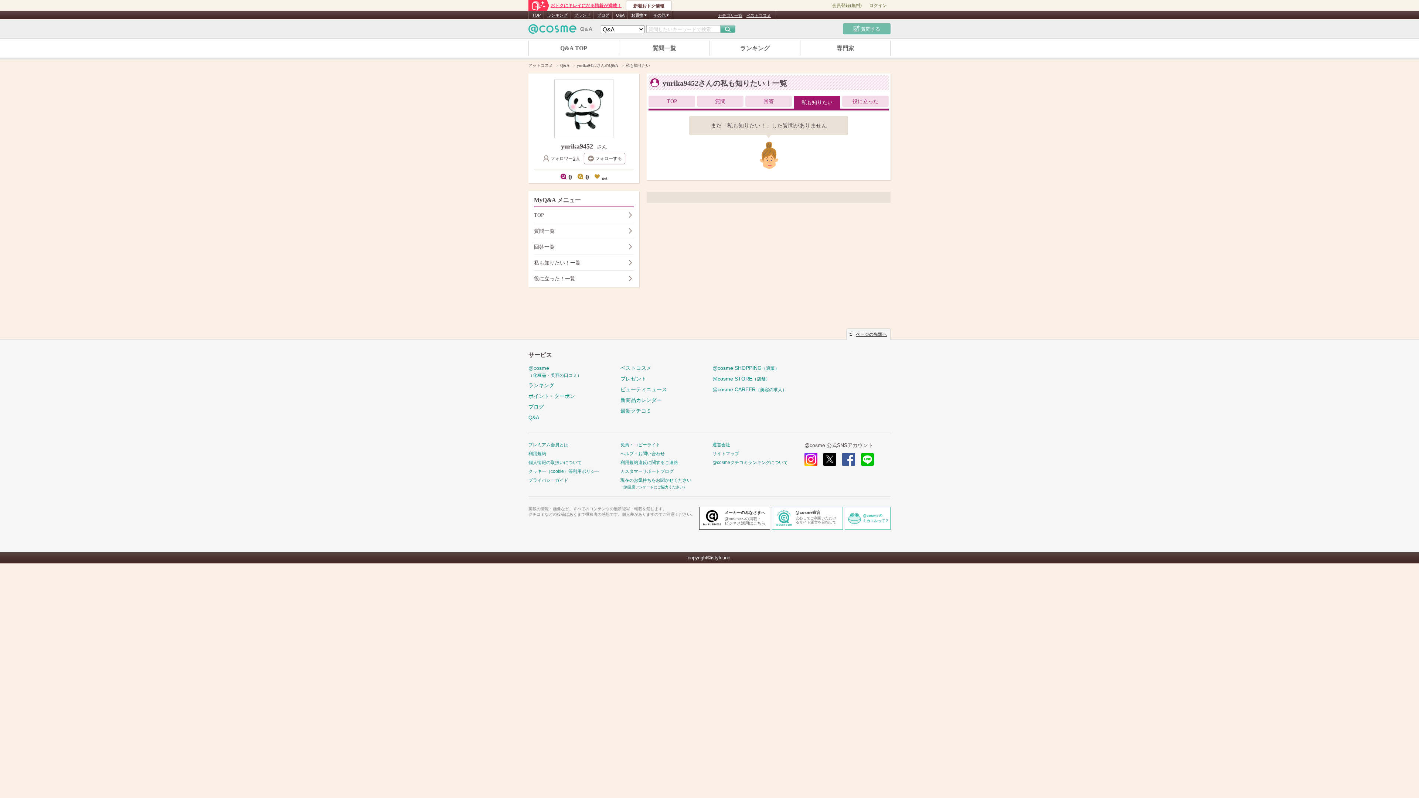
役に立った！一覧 (554, 279)
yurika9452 (578, 146)
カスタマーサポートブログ (647, 471)
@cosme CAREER (749, 389)
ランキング (557, 15)
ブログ (603, 15)
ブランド (582, 15)
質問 (720, 101)
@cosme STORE (741, 379)
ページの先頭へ (871, 334)
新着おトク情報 (648, 5)
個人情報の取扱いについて (555, 462)
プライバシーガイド (548, 480)
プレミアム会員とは (548, 444)
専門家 (845, 48)
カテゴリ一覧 (730, 15)
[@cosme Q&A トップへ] (560, 31)
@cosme (555, 371)
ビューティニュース (643, 389)
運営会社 (721, 444)
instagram (810, 459)
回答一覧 (544, 247)
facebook (848, 459)
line (867, 459)
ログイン (878, 5)
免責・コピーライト (640, 444)
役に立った (865, 101)
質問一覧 (664, 48)
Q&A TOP (573, 48)
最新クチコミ (635, 411)
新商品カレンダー (641, 400)
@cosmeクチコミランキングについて (750, 462)
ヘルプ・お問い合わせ (642, 453)
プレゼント (633, 379)
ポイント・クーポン (551, 396)
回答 (768, 101)
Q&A (620, 15)
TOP (536, 15)
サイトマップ (725, 453)
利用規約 (537, 453)
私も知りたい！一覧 (557, 263)
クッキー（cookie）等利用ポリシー (563, 471)
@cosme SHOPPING (745, 368)
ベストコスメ (758, 15)
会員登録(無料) (847, 5)
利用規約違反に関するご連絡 (649, 462)
